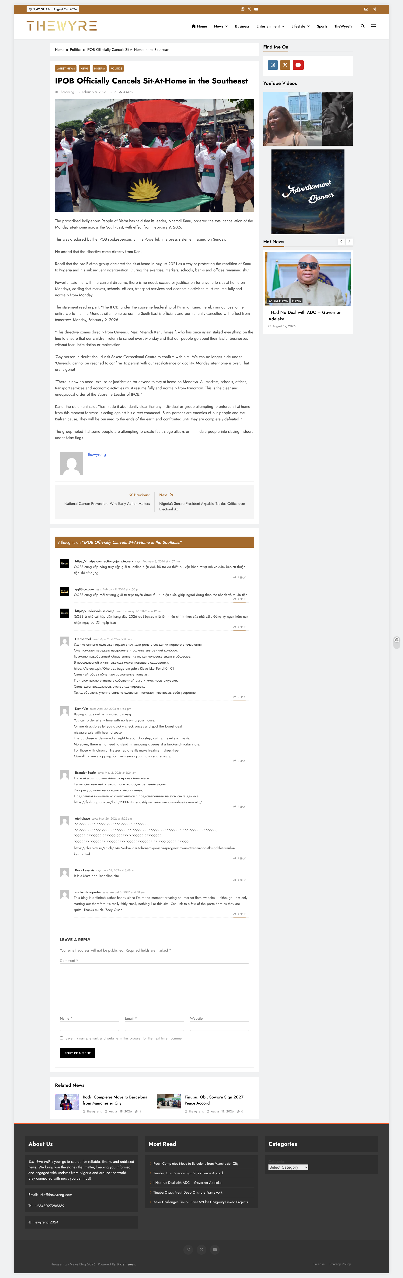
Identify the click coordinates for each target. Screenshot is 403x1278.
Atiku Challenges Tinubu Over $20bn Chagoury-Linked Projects (200, 1202)
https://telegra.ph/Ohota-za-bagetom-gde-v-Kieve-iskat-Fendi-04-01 (124, 668)
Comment (69, 960)
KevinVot (81, 708)
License (319, 1264)
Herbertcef (83, 639)
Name (66, 1018)
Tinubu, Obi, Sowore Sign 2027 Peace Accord (188, 1173)
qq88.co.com (84, 589)
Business (242, 26)
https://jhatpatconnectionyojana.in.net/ (104, 561)
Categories (276, 1161)
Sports (322, 26)
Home (201, 26)
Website (196, 1018)
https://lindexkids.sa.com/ (94, 611)
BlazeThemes (126, 1264)
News (218, 26)
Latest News (66, 68)
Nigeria (99, 68)
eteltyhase (82, 818)
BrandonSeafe (85, 772)
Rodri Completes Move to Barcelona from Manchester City (115, 1100)
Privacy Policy (340, 1264)
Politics (116, 68)
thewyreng (66, 92)
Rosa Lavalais (84, 870)
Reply (242, 577)
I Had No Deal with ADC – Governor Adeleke (187, 1182)
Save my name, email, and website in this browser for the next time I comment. (126, 1038)
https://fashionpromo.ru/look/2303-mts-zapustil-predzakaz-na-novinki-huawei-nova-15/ (138, 802)
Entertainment (268, 26)
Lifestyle (298, 26)
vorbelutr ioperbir (88, 892)
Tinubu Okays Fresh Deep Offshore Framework (302, 315)
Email (131, 1018)
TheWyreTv (343, 26)
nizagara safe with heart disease (98, 732)
